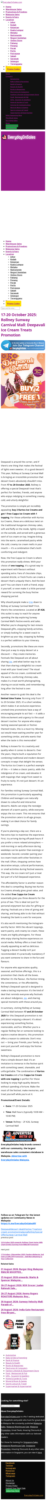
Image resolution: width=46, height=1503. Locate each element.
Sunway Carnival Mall (16, 1234)
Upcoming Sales (12, 121)
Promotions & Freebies (16, 12)
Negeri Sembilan (18, 38)
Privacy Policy (11, 1485)
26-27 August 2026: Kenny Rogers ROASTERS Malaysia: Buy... (19, 1295)
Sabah (13, 56)
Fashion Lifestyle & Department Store (24, 95)
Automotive (14, 79)
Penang (14, 45)
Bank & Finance (16, 84)
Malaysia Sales (13, 14)
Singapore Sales (30, 1442)
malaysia (23, 1232)
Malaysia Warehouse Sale (17, 1426)
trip (31, 602)
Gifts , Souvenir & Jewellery (20, 100)
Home (8, 6)
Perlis (13, 51)
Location (10, 19)
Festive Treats (31, 1229)
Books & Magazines (17, 89)
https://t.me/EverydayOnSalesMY (18, 1223)
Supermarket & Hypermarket (21, 113)
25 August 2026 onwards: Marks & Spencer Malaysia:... (19, 1279)
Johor (12, 22)
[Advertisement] (23, 166)
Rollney (31, 1232)
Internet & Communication (20, 105)
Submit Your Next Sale (15, 1488)
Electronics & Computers (19, 92)
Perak (13, 48)
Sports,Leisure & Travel (19, 110)
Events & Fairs (12, 17)
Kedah (13, 25)
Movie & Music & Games (19, 108)
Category (9, 76)
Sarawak (14, 58)
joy (10, 661)
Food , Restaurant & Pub (19, 97)
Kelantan (14, 27)
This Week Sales (12, 118)
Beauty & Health (16, 87)
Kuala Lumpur (16, 30)
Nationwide (16, 35)
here (40, 1452)
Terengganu (16, 64)
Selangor (14, 61)
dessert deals (17, 1229)
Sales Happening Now (14, 115)
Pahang (14, 43)
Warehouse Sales (14, 9)
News (8, 123)
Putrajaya (15, 53)
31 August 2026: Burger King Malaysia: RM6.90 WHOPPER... (22, 1271)
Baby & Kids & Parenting (19, 82)
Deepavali (6, 1229)
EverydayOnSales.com (10, 1416)
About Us (10, 1480)
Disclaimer (10, 1483)
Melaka (13, 32)
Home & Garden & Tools (19, 102)
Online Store (16, 40)
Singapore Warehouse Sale (13, 1445)
